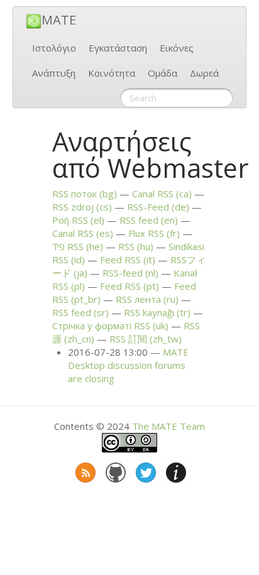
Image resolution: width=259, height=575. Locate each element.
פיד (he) (77, 246)
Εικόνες (177, 47)
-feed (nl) (130, 272)
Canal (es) (82, 233)
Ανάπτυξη (53, 73)
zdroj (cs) (82, 206)
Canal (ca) (162, 193)
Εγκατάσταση (118, 47)
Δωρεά (204, 73)
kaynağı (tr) (157, 312)
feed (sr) (80, 312)
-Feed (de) (158, 206)
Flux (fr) (154, 233)
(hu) (135, 246)
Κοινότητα (111, 73)
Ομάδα (162, 73)
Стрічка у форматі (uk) (110, 325)
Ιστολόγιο (54, 47)
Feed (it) (127, 259)
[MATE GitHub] (114, 470)
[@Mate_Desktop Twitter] (144, 470)
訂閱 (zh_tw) (145, 338)
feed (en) (148, 220)
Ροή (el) (78, 220)
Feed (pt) (129, 286)
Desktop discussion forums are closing (128, 365)
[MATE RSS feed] (84, 470)
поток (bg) (84, 193)
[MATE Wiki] (175, 470)
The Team (168, 426)
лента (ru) (147, 299)
